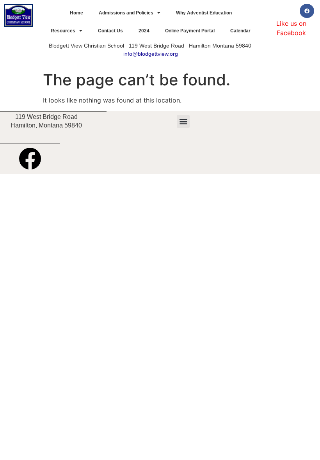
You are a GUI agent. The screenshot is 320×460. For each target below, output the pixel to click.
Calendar (240, 31)
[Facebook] (307, 11)
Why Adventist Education (204, 13)
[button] (183, 121)
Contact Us (110, 31)
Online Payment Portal (190, 31)
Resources (63, 31)
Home (76, 13)
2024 (144, 31)
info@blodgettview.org (150, 54)
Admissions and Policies (126, 13)
